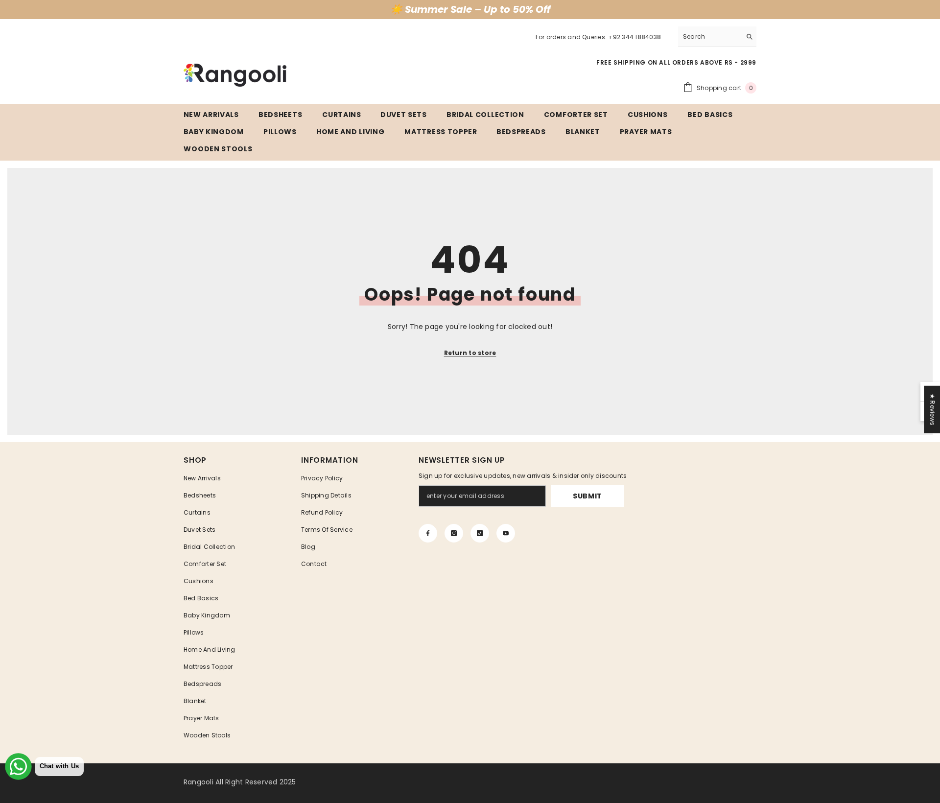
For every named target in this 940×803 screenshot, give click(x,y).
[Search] (717, 36)
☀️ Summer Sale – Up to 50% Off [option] (470, 9)
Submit (587, 496)
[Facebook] (428, 533)
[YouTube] (505, 533)
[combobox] (709, 36)
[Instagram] (454, 533)
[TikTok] (479, 533)
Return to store (470, 353)
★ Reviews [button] (932, 409)
